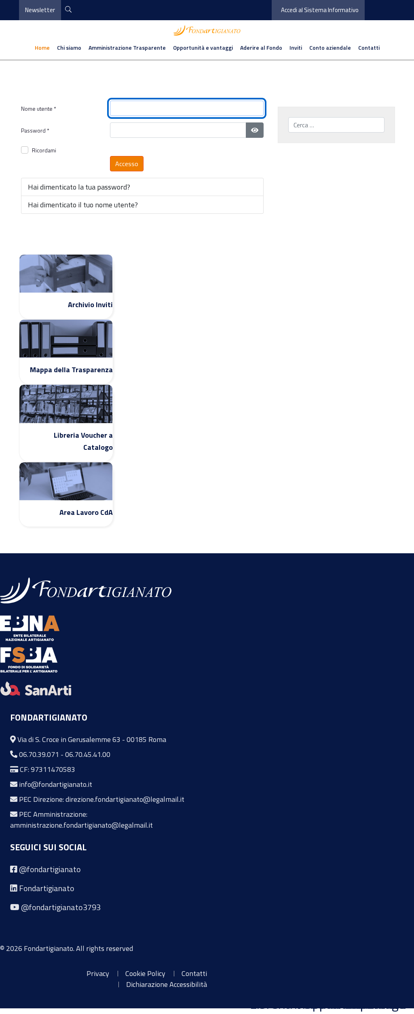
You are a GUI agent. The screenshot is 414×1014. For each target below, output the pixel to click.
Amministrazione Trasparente (127, 47)
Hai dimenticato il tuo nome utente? (83, 204)
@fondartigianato (50, 869)
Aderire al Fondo (261, 47)
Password (35, 130)
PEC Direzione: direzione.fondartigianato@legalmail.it (101, 799)
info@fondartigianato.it (55, 784)
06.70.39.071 (39, 754)
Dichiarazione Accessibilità (166, 984)
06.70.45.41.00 (87, 754)
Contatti (369, 47)
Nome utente (38, 108)
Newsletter (40, 10)
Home (42, 47)
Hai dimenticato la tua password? (79, 186)
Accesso (126, 164)
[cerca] (68, 10)
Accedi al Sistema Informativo (320, 10)
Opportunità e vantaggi (203, 47)
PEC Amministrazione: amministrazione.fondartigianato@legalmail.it (81, 820)
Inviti (295, 47)
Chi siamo (69, 47)
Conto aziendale (330, 47)
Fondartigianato (46, 888)
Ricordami (44, 150)
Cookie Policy (145, 973)
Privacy (98, 973)
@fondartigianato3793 (61, 907)
